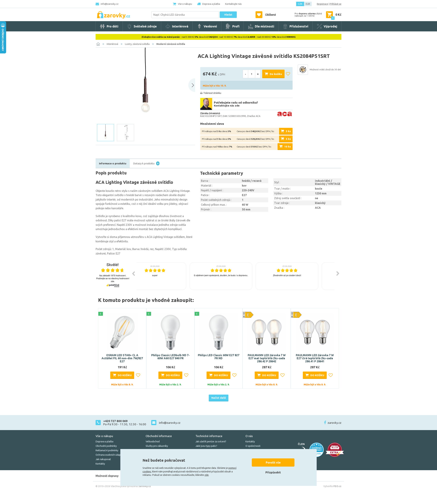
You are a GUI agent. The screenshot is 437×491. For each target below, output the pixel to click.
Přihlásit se (335, 4)
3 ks (288, 131)
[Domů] (98, 44)
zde (207, 475)
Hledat (228, 14)
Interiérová (112, 44)
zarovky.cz (334, 422)
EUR (308, 4)
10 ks (287, 146)
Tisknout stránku (212, 93)
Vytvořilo (332, 486)
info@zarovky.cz (109, 4)
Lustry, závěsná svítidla (137, 44)
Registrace (322, 4)
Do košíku (276, 74)
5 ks (288, 138)
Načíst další (218, 397)
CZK (300, 4)
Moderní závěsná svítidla (170, 44)
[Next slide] (191, 85)
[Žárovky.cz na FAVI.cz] (335, 450)
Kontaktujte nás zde (226, 105)
